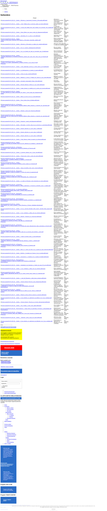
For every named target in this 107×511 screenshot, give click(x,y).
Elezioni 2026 (9, 348)
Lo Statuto (11, 415)
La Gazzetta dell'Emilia (6, 191)
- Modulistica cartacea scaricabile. (6, 366)
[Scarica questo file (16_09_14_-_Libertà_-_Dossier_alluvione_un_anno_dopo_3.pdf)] (20, 135)
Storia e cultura (10, 407)
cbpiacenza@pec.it (13, 3)
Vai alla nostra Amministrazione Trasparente (10, 343)
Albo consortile (10, 413)
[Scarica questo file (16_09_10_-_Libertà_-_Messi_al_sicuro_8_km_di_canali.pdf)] (19, 96)
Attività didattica (7, 421)
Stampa (6, 11)
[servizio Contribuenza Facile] (3, 374)
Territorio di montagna (11, 439)
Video (5, 427)
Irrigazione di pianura (11, 434)
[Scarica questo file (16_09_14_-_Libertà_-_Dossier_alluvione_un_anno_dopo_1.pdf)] (20, 128)
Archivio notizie (7, 424)
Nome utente (4, 381)
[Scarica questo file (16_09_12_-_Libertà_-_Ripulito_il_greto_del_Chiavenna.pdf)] (19, 110)
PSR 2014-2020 (7, 465)
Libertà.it (2, 291)
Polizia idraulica (10, 442)
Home (5, 404)
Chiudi (53, 509)
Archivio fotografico (8, 425)
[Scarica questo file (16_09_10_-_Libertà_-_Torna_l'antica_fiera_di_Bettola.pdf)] (18, 100)
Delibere (11, 416)
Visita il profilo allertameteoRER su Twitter (11, 398)
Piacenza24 (3, 117)
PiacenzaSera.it (4, 160)
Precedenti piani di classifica (10, 371)
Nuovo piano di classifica (5, 353)
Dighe (8, 440)
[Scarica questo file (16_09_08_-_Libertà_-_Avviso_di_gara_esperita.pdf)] (17, 73)
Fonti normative (10, 409)
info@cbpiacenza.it (13, 2)
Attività (5, 431)
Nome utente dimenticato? (10, 393)
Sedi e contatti (7, 443)
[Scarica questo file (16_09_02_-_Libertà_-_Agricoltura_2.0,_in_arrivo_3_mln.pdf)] (19, 35)
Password (3, 383)
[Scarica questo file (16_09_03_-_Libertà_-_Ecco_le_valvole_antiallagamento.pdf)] (19, 47)
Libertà (45, 20)
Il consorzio (6, 406)
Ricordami (5, 385)
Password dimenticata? (9, 391)
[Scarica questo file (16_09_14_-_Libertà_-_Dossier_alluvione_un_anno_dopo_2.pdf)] (20, 132)
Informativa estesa (54, 510)
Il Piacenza (3, 63)
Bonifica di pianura (11, 433)
